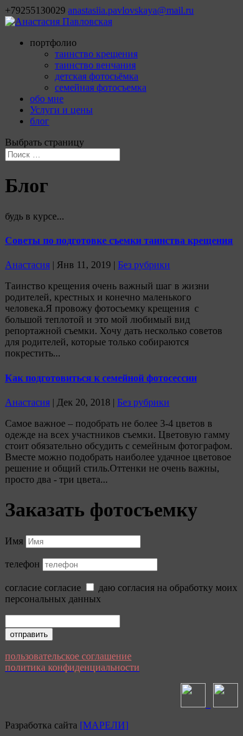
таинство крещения (96, 54)
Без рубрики (144, 264)
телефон (22, 564)
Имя (14, 541)
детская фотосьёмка (96, 76)
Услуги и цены (61, 110)
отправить (29, 634)
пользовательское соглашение (68, 656)
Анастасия (27, 264)
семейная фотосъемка (100, 87)
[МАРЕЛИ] (104, 725)
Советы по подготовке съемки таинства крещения (119, 240)
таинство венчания (95, 65)
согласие (23, 587)
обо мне (47, 98)
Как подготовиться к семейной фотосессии (101, 378)
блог (39, 121)
